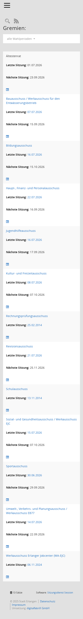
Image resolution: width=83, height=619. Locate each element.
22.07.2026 (34, 197)
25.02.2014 (34, 325)
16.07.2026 (34, 154)
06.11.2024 (34, 565)
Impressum (19, 605)
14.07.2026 (34, 522)
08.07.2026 (34, 282)
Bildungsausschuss (19, 145)
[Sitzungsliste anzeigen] (7, 89)
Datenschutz (47, 601)
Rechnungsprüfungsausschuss (27, 316)
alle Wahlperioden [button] (20, 39)
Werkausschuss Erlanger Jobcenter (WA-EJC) (35, 555)
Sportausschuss (16, 466)
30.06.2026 (34, 475)
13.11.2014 (34, 398)
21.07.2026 (34, 355)
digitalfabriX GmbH (38, 608)
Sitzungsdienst (60, 592)
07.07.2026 (34, 112)
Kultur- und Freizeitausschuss (26, 273)
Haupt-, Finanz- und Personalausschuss (32, 188)
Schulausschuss (17, 389)
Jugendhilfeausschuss (21, 231)
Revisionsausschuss (19, 346)
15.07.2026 (34, 432)
